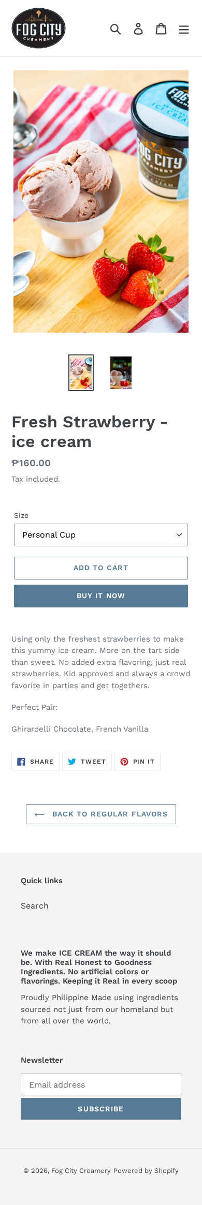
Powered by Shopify (146, 1170)
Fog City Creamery (81, 1170)
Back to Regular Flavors (109, 814)
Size (21, 515)
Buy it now (101, 595)
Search (35, 906)
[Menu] (183, 28)
